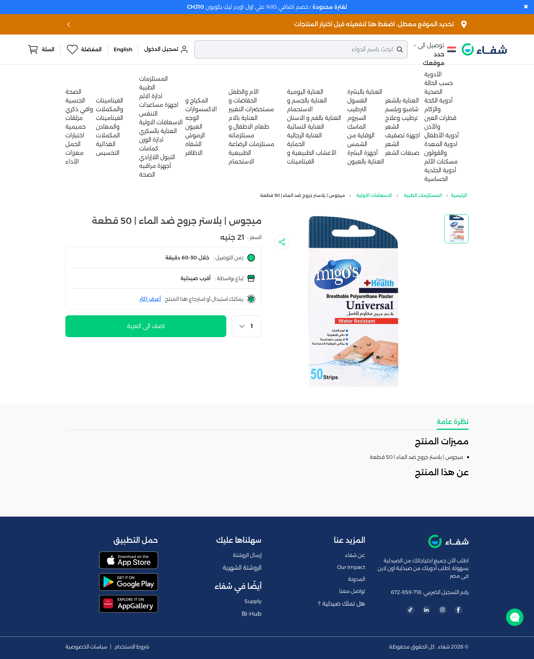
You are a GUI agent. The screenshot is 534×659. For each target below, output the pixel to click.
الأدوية (433, 74)
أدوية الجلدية (440, 170)
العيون (193, 126)
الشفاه (193, 144)
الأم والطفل (243, 91)
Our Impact (351, 567)
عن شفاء (355, 555)
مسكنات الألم (441, 161)
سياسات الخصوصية (86, 647)
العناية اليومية (305, 91)
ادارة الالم (150, 96)
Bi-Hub (252, 613)
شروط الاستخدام (131, 647)
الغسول (357, 100)
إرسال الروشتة (247, 555)
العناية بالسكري (158, 131)
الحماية (296, 144)
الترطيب (357, 109)
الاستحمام (241, 161)
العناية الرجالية (304, 135)
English (123, 49)
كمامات (148, 148)
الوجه (192, 117)
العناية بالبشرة (364, 91)
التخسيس (108, 152)
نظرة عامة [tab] (453, 422)
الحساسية (436, 178)
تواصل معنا (352, 591)
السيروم (356, 117)
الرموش (195, 135)
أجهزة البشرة (362, 152)
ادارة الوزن (151, 139)
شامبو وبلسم (401, 109)
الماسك (356, 126)
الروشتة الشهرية (242, 567)
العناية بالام (243, 117)
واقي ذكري (79, 109)
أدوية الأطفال (441, 135)
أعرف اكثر (150, 299)
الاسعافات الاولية (161, 122)
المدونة (356, 579)
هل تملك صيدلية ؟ (341, 603)
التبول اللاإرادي (157, 157)
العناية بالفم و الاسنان (314, 117)
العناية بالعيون (365, 161)
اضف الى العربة (146, 326)
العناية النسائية (305, 126)
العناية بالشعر (402, 100)
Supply (253, 601)
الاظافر (194, 152)
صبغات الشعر (402, 152)
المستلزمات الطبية (423, 195)
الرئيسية (459, 195)
